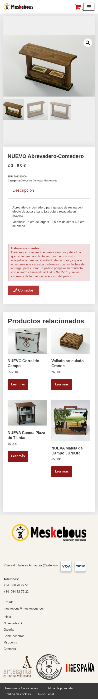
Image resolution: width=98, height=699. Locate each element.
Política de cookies (18, 694)
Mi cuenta (10, 642)
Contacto (10, 649)
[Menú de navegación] (88, 7)
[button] (87, 42)
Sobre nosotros (14, 636)
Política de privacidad (59, 688)
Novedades (13, 623)
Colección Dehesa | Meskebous (38, 180)
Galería (9, 629)
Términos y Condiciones (21, 688)
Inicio (7, 617)
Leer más (18, 384)
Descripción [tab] (23, 190)
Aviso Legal (46, 694)
